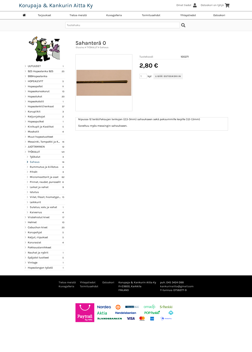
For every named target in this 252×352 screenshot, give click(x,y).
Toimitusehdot (151, 15)
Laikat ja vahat (39, 187)
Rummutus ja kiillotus (44, 166)
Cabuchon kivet (37, 227)
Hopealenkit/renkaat (41, 106)
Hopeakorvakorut (39, 91)
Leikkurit (35, 202)
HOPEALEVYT (35, 81)
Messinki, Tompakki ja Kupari (44, 141)
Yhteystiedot (188, 15)
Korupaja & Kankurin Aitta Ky (56, 5)
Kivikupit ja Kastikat (41, 126)
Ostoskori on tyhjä (212, 5)
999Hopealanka (37, 76)
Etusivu (80, 47)
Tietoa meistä (78, 15)
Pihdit (33, 171)
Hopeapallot (35, 86)
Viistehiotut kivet (39, 217)
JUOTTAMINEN (36, 146)
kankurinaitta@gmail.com (177, 286)
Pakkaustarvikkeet (39, 247)
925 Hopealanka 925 (40, 71)
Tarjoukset (44, 15)
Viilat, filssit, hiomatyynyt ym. (45, 197)
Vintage (32, 262)
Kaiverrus (36, 212)
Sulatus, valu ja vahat (43, 207)
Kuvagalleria (114, 15)
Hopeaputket (36, 121)
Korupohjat (35, 232)
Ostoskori (219, 15)
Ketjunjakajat (36, 116)
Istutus (34, 192)
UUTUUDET (34, 66)
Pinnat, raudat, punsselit (45, 182)
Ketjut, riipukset (38, 237)
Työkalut (35, 156)
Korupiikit (34, 111)
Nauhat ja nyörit (38, 252)
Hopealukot (35, 96)
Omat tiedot (183, 5)
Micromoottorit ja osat (44, 177)
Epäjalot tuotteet (38, 257)
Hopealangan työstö (40, 267)
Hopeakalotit (36, 101)
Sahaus (34, 161)
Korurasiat (34, 242)
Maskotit (33, 131)
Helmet (32, 222)
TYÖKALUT (34, 151)
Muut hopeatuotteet (40, 136)
